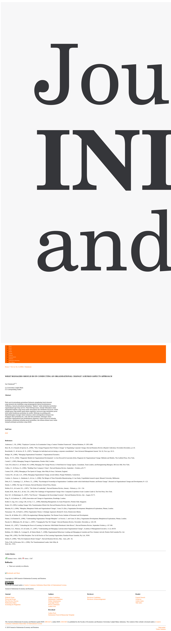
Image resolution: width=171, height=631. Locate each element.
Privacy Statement (53, 604)
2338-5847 (63, 622)
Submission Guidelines (55, 599)
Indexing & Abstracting (14, 360)
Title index (138, 603)
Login (10, 349)
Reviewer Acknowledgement (96, 599)
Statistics (11, 358)
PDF (6, 433)
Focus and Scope (10, 599)
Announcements (12, 357)
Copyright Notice (53, 603)
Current (10, 353)
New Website (12, 362)
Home (10, 346)
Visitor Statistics (161, 629)
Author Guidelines (54, 597)
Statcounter (161, 627)
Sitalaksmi (28, 367)
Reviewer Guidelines (93, 597)
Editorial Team (9, 597)
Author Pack (52, 613)
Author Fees (52, 606)
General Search (140, 597)
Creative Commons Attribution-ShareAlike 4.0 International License (45, 585)
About (10, 348)
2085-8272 (48, 622)
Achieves (138, 599)
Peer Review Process (11, 601)
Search (10, 351)
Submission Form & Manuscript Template (61, 615)
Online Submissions (54, 601)
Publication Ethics (10, 603)
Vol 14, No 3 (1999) (17, 367)
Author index (139, 601)
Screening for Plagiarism (12, 604)
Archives (11, 355)
